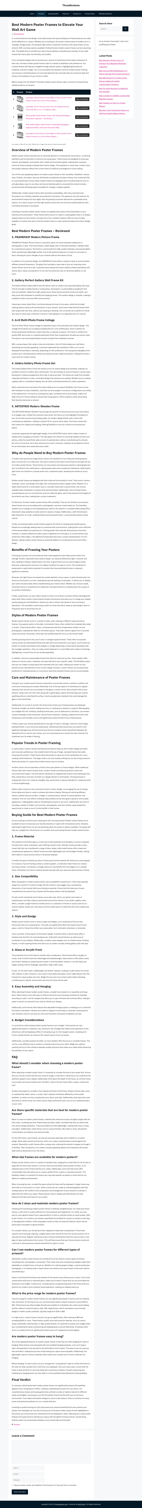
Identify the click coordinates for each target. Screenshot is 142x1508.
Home (32, 14)
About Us (66, 14)
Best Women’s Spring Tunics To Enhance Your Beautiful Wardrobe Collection (112, 63)
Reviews (41, 14)
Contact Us (77, 14)
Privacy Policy (90, 14)
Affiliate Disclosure (105, 14)
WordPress (81, 1504)
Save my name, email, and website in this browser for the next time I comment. (45, 1485)
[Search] (125, 28)
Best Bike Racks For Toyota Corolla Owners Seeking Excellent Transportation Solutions (113, 81)
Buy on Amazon (82, 99)
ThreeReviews (71, 5)
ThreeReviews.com (61, 1504)
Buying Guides (53, 14)
